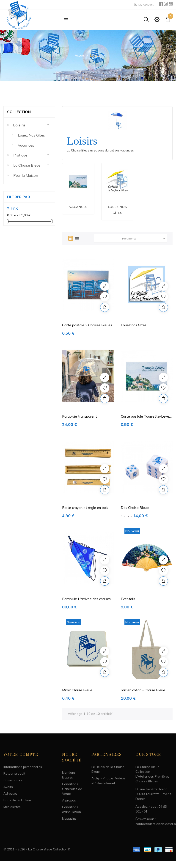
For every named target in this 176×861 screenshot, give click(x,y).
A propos (69, 800)
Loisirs (19, 125)
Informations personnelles (22, 767)
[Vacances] (78, 181)
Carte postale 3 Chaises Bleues (87, 325)
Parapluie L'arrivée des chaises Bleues (86, 599)
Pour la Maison (25, 175)
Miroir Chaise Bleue (77, 690)
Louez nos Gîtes (31, 135)
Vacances (26, 145)
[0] (167, 20)
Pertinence (144, 238)
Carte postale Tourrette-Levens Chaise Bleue (147, 416)
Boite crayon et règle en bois (85, 507)
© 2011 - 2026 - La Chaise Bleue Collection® (36, 849)
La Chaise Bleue (26, 165)
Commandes (12, 780)
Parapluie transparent (79, 416)
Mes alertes (12, 807)
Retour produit (14, 773)
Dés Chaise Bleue (135, 507)
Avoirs (8, 787)
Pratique (20, 155)
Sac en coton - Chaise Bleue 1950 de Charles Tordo (143, 690)
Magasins (69, 818)
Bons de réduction (17, 800)
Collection (19, 111)
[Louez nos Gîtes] (117, 181)
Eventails (128, 599)
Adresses (10, 793)
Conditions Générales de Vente (72, 789)
